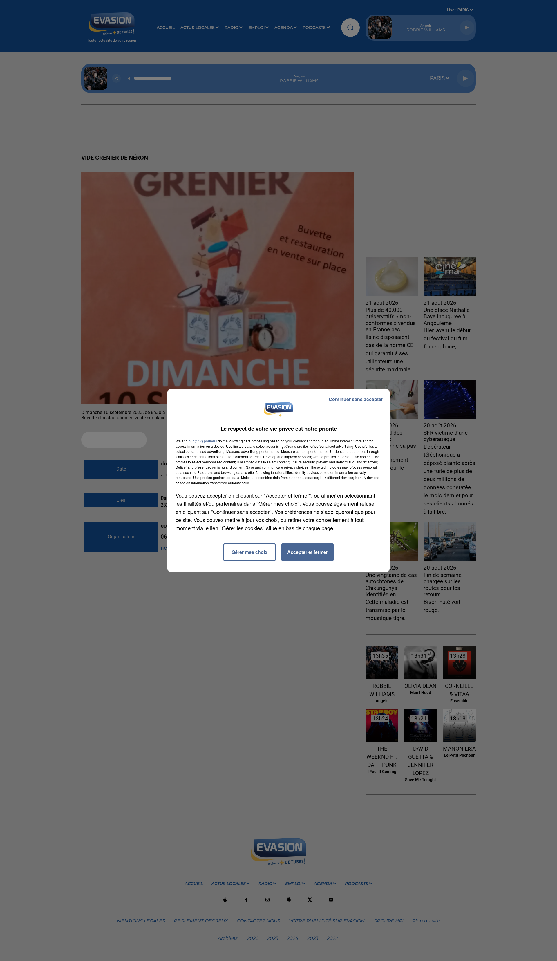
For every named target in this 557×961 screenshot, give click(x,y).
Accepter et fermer (307, 552)
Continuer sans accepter (356, 399)
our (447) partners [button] (203, 440)
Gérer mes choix (249, 552)
